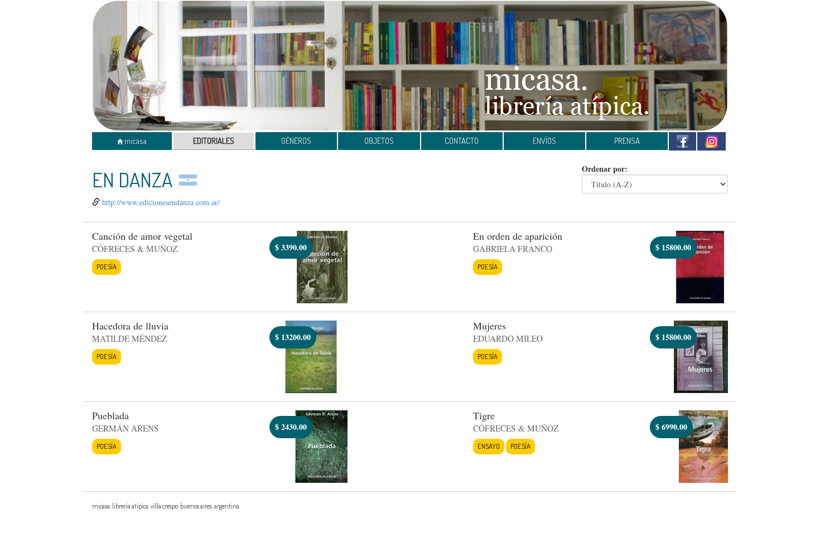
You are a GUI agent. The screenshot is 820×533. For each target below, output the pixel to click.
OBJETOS (379, 140)
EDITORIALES (213, 140)
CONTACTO (462, 140)
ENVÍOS (544, 140)
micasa (135, 140)
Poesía (107, 266)
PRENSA (627, 140)
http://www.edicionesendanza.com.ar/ (161, 202)
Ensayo (488, 446)
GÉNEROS (296, 140)
